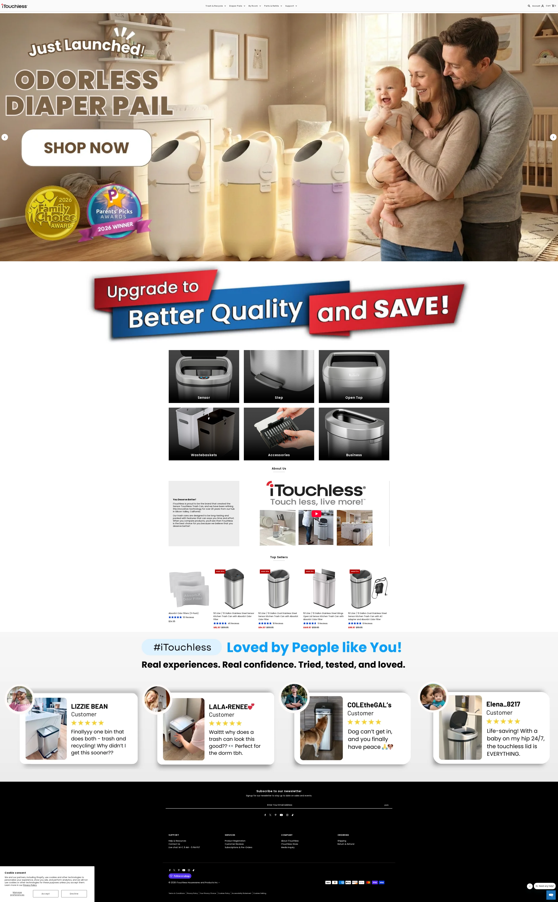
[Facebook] (265, 815)
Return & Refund (346, 844)
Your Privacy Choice (208, 893)
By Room (253, 6)
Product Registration (235, 840)
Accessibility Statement (242, 893)
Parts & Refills (271, 6)
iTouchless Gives (289, 844)
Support (289, 6)
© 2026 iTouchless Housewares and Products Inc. (194, 882)
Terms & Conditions (177, 893)
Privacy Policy (30, 885)
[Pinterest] (275, 815)
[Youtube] (281, 815)
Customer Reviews (234, 844)
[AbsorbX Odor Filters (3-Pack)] (189, 588)
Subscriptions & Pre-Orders (238, 847)
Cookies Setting (259, 893)
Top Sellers (279, 557)
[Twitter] (270, 815)
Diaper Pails (235, 6)
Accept (46, 893)
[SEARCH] (529, 5)
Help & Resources (177, 840)
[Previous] (4, 137)
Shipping (342, 840)
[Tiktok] (292, 815)
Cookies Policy (224, 893)
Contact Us (174, 844)
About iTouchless (290, 840)
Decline (74, 893)
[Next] (553, 137)
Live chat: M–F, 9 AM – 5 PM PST (184, 847)
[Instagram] (287, 815)
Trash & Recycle (214, 6)
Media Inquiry (288, 847)
